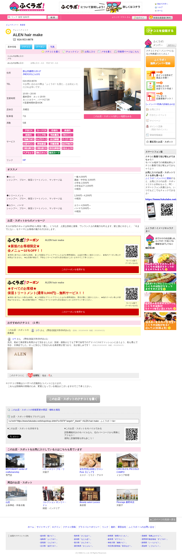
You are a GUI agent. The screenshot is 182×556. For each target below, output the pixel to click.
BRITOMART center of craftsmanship (16, 470)
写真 (52, 47)
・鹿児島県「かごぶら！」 (83, 546)
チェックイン (72, 51)
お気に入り (90, 51)
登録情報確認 (156, 135)
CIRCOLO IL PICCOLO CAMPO (128, 470)
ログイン (139, 17)
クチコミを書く (52, 51)
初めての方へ (162, 4)
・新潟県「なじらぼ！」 (82, 539)
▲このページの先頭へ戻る (162, 519)
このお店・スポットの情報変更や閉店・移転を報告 (35, 410)
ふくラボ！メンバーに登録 (158, 178)
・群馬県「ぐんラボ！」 (48, 543)
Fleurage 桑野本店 (125, 502)
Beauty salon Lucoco (90, 502)
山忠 (8, 502)
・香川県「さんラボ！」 (82, 543)
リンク (105, 527)
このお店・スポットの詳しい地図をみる (112, 116)
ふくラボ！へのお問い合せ (141, 527)
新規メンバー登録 (161, 17)
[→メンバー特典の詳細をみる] (160, 104)
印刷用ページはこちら (128, 51)
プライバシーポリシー (89, 527)
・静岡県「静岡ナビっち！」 (117, 536)
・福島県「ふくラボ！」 (48, 539)
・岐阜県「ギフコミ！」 (116, 539)
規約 (113, 527)
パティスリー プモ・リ (54, 469)
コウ (37, 330)
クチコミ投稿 (69, 527)
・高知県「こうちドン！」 (150, 546)
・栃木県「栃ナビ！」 (47, 536)
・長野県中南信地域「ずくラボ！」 (154, 539)
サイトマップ (43, 527)
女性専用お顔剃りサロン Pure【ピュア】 (91, 470)
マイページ (155, 120)
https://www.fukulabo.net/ (161, 199)
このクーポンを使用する (73, 269)
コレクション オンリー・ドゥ (55, 503)
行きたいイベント (158, 115)
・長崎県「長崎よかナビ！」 (151, 536)
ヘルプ (160, 7)
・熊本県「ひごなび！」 (82, 536)
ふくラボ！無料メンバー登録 (160, 61)
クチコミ (26, 47)
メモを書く (106, 51)
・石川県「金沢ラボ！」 (48, 546)
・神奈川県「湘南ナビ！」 (116, 543)
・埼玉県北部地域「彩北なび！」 (119, 546)
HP (24, 160)
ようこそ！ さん (121, 17)
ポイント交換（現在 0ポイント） (159, 128)
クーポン (40, 47)
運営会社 (122, 527)
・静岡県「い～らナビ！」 (150, 543)
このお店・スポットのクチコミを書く (73, 398)
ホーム (160, 11)
